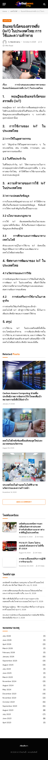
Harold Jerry (15, 42)
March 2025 (8, 677)
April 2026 (7, 644)
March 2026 (8, 648)
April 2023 (7, 722)
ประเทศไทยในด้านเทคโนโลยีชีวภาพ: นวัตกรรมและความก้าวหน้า (20, 486)
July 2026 (7, 636)
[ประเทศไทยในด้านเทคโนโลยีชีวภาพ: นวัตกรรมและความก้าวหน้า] (24, 467)
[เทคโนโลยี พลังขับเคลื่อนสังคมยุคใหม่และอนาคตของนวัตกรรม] (24, 422)
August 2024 (8, 685)
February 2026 (9, 652)
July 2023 (7, 714)
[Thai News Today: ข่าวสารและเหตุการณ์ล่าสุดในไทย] (24, 4)
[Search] (44, 4)
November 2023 (9, 698)
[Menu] (4, 4)
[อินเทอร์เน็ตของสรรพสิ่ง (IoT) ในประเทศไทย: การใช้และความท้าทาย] (24, 65)
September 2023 (10, 706)
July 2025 (7, 669)
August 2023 (8, 710)
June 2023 (7, 718)
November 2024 (9, 681)
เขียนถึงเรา (24, 746)
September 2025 (10, 661)
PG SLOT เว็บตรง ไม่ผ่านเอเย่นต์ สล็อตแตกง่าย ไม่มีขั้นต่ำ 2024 (31, 545)
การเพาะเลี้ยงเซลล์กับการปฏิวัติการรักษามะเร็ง (32, 560)
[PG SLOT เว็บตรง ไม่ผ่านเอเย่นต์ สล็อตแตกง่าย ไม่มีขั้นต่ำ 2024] (10, 546)
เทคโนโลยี (7, 21)
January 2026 (8, 656)
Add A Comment (24, 502)
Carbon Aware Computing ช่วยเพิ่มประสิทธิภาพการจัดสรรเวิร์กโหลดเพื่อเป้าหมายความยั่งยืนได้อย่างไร (22, 396)
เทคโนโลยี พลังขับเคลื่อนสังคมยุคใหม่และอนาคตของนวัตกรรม (22, 442)
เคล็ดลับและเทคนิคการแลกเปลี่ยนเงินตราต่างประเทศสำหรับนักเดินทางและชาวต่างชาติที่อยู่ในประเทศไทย (31, 528)
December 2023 (9, 694)
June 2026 (7, 640)
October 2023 (9, 702)
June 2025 (7, 673)
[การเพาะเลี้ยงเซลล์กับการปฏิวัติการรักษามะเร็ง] (10, 562)
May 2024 (7, 689)
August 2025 (8, 665)
